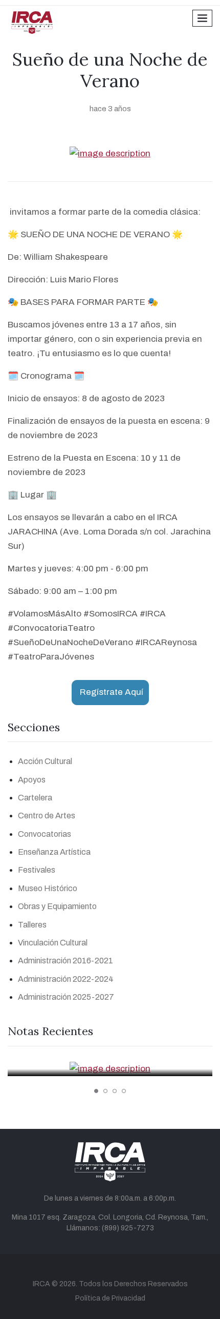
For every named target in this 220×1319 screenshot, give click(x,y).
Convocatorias (44, 834)
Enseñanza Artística (54, 852)
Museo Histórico (47, 888)
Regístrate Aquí (111, 692)
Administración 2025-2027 (66, 997)
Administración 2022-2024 (66, 979)
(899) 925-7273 (128, 1228)
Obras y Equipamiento (57, 906)
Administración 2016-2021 (65, 960)
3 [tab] (115, 1091)
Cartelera (35, 797)
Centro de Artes (46, 815)
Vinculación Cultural (52, 942)
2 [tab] (105, 1091)
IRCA (41, 1284)
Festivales (36, 869)
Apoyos (32, 779)
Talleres (32, 924)
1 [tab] (96, 1091)
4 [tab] (124, 1091)
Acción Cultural (45, 761)
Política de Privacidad (110, 1298)
